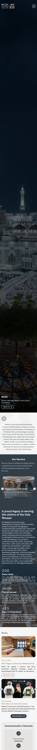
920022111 (18, 741)
